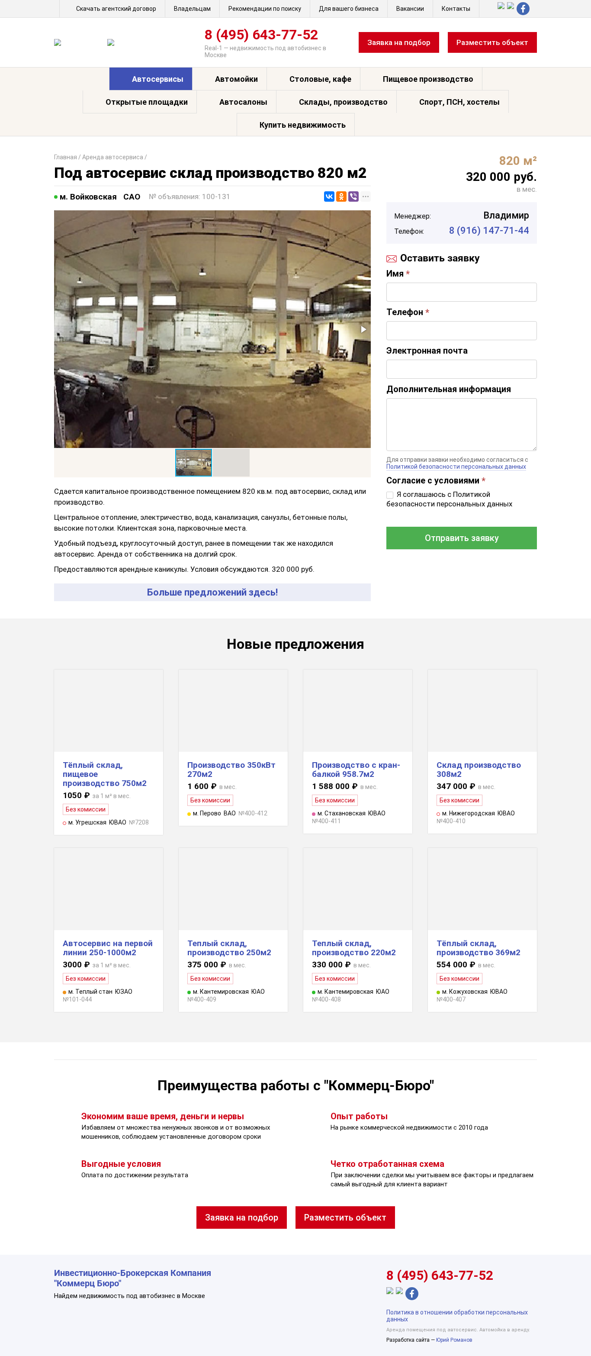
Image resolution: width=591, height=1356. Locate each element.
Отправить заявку (462, 538)
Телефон (407, 312)
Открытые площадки (147, 101)
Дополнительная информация (448, 389)
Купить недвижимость (303, 124)
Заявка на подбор (398, 42)
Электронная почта (427, 350)
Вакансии (410, 8)
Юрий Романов (454, 1340)
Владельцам (192, 8)
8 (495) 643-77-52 (261, 34)
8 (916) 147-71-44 (489, 230)
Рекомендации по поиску (264, 8)
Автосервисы (157, 79)
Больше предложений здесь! (212, 592)
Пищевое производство (428, 79)
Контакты (456, 8)
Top (570, 1335)
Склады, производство (343, 101)
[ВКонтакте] (329, 196)
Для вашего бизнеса (349, 8)
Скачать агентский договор (116, 8)
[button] (363, 329)
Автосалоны (243, 101)
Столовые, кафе (320, 79)
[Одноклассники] (341, 196)
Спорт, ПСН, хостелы (459, 101)
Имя (398, 273)
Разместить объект (492, 42)
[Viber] (353, 196)
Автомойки (236, 79)
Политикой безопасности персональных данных (456, 466)
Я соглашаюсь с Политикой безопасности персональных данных (449, 499)
